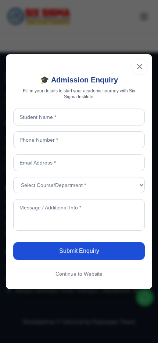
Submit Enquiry (79, 251)
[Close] (140, 67)
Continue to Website (79, 274)
